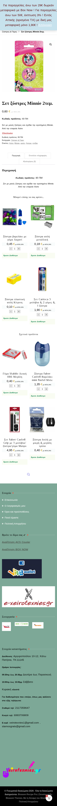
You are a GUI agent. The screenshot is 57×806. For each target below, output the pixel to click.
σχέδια (35, 143)
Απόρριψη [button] (45, 25)
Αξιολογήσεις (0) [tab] (29, 161)
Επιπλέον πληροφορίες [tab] (38, 156)
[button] (50, 44)
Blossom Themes (14, 798)
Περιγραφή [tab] (16, 156)
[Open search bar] (28, 413)
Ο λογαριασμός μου (15, 506)
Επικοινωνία (11, 500)
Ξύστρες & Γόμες (17, 140)
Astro (11, 143)
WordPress (45, 798)
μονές (23, 143)
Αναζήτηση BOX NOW (15, 549)
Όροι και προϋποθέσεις (17, 511)
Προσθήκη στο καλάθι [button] (14, 226)
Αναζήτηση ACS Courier (16, 542)
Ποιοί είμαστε (11, 517)
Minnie (16, 143)
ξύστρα (28, 143)
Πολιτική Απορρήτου (15, 523)
